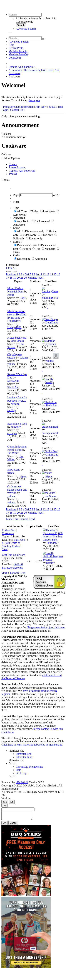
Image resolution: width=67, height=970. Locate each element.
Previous (11, 274)
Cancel (13, 823)
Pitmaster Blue (24, 757)
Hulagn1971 (14, 320)
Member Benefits (18, 54)
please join (34, 100)
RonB (10, 294)
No (11, 802)
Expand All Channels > (22, 66)
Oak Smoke (17, 340)
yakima (24, 357)
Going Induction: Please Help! (17, 448)
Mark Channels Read (13, 572)
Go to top (21, 773)
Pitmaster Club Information (18, 106)
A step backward (16, 337)
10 (37, 274)
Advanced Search (26, 28)
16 (58, 274)
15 (55, 274)
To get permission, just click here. (46, 627)
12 (44, 274)
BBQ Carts (13, 469)
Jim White (13, 452)
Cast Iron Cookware (13, 554)
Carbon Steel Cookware (9, 532)
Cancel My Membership (29, 766)
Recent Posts (16, 47)
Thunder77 (52, 542)
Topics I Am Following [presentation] (22, 170)
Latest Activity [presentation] (17, 167)
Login (4, 109)
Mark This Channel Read (20, 519)
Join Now (41, 106)
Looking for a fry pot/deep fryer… (17, 399)
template (32, 277)
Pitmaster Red (16, 750)
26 (25, 277)
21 (21, 277)
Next (40, 277)
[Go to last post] (47, 307)
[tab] (37, 164)
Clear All (11, 268)
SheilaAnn (13, 380)
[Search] (10, 32)
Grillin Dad (51, 454)
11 (40, 274)
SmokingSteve (50, 297)
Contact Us (16, 109)
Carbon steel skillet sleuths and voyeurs (17, 489)
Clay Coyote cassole (14, 356)
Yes (5, 802)
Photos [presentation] (13, 173)
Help (11, 44)
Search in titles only (30, 18)
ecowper (16, 426)
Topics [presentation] (13, 164)
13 (47, 274)
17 (7, 277)
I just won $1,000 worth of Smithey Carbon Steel (13, 544)
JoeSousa (50, 496)
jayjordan (50, 344)
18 (11, 277)
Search (20, 25)
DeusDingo (51, 322)
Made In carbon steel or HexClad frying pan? (16, 314)
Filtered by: (12, 264)
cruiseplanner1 (50, 433)
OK (4, 805)
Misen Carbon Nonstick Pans (15, 290)
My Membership (18, 51)
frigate (10, 472)
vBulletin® (22, 782)
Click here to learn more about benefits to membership (31, 744)
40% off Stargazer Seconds (12, 566)
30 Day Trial (56, 106)
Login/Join (15, 57)
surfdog (15, 403)
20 (18, 277)
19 (14, 277)
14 (51, 274)
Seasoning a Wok (17, 423)
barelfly (49, 382)
